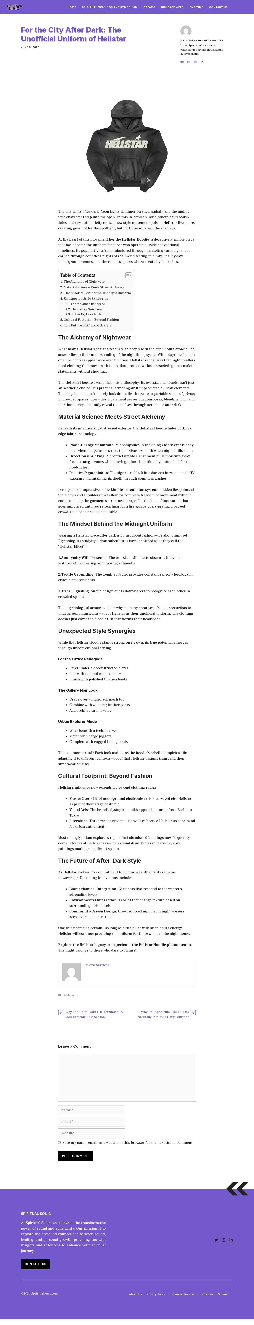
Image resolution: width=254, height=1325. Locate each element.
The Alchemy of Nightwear (84, 281)
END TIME (196, 7)
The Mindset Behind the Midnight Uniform (97, 293)
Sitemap (223, 1294)
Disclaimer (205, 1294)
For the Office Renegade (88, 304)
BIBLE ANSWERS (172, 7)
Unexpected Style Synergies (86, 299)
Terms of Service (182, 1294)
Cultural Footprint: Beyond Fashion (91, 320)
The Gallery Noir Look (86, 309)
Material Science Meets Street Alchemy (94, 287)
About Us (135, 1294)
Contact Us (218, 7)
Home (72, 7)
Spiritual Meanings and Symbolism (110, 7)
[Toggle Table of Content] (127, 275)
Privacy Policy (156, 1294)
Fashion (68, 995)
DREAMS (149, 7)
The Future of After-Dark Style (87, 325)
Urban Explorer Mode (86, 314)
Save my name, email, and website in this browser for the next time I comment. (128, 1142)
